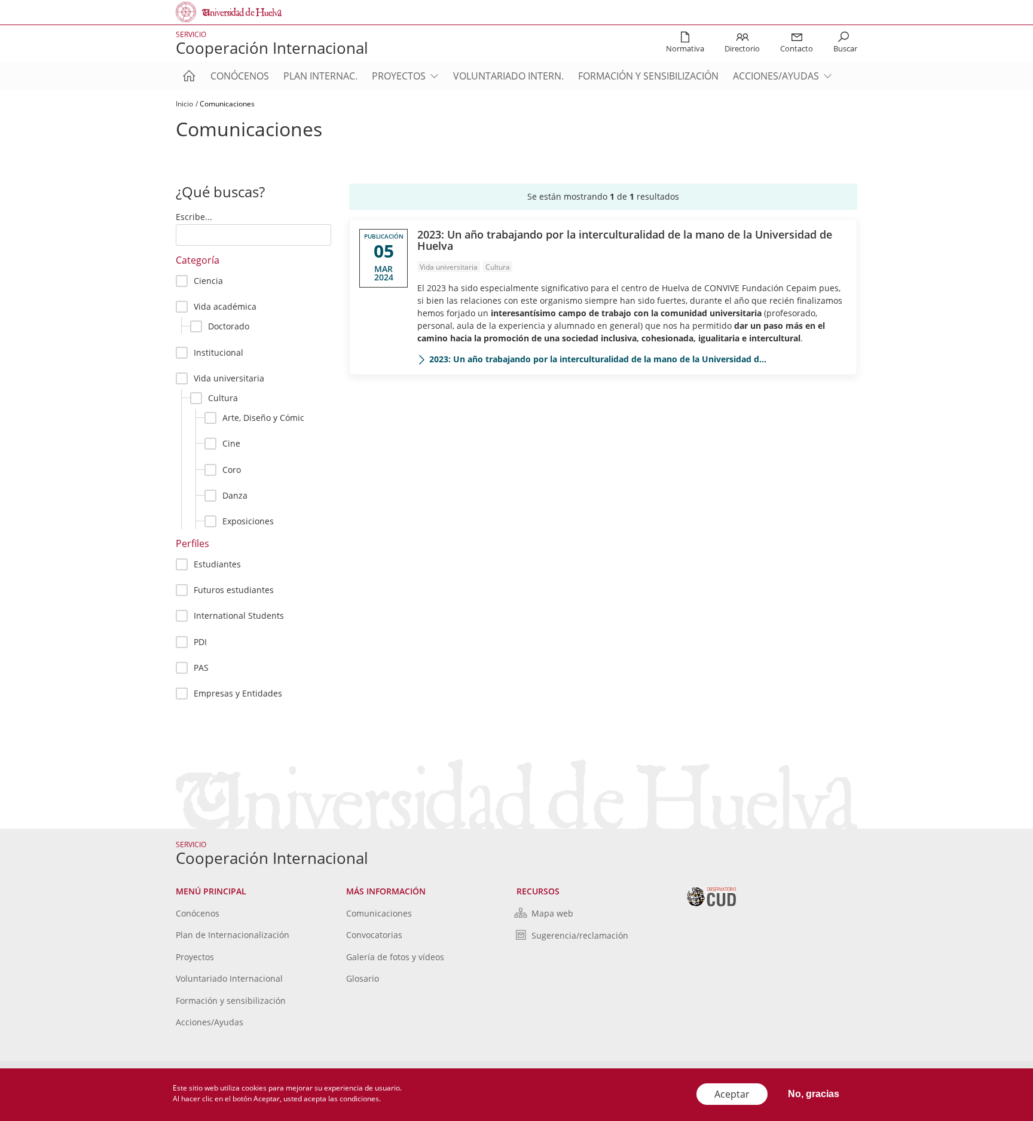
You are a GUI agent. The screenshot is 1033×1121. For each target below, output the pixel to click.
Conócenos (239, 76)
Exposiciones (248, 521)
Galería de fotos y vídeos (395, 957)
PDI (200, 641)
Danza (234, 495)
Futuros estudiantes (234, 589)
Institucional (218, 352)
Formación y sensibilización (648, 76)
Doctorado (228, 326)
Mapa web (552, 913)
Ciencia (208, 280)
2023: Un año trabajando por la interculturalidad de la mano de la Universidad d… (597, 359)
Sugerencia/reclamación (579, 935)
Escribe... (194, 216)
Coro (231, 469)
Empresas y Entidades (238, 693)
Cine (231, 443)
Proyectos (399, 76)
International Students (239, 615)
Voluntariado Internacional (229, 978)
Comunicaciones (379, 913)
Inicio (184, 104)
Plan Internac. (320, 76)
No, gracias (813, 1094)
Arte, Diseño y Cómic (263, 417)
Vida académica (225, 306)
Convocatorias (374, 934)
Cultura (223, 398)
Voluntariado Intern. (508, 76)
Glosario (362, 978)
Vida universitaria (229, 378)
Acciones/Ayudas (776, 76)
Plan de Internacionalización (232, 934)
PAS (201, 667)
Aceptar (732, 1094)
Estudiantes (217, 564)
